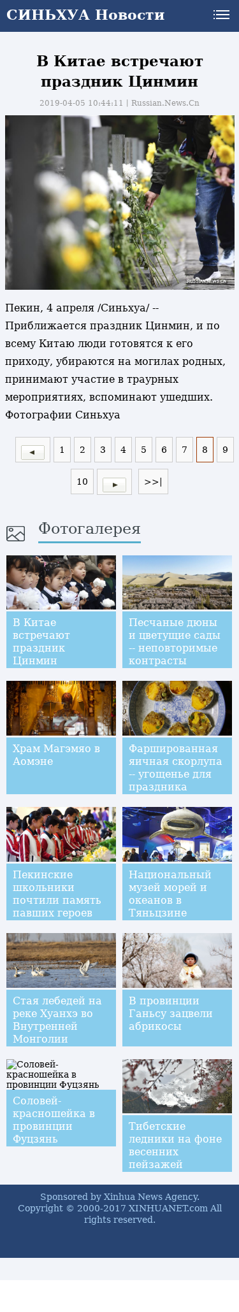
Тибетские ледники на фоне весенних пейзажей (175, 1145)
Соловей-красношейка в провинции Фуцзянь (54, 1120)
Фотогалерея (89, 529)
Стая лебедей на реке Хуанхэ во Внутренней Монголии (57, 1020)
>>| (153, 481)
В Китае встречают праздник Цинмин (41, 642)
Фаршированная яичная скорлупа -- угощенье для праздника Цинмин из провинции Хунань (175, 787)
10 (82, 481)
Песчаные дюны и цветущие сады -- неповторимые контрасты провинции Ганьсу (175, 654)
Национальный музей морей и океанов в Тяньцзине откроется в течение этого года (170, 913)
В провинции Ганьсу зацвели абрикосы (171, 1013)
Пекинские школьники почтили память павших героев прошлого (57, 900)
